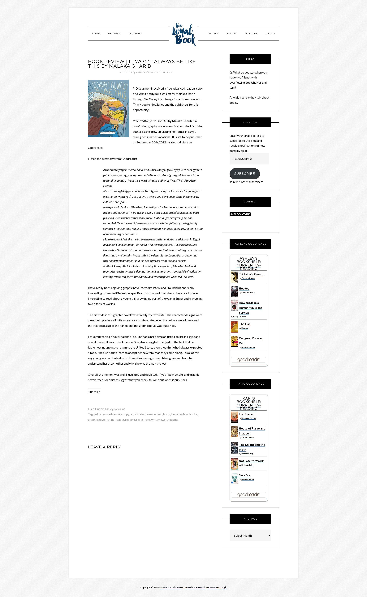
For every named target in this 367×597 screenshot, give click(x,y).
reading (130, 419)
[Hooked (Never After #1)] (234, 296)
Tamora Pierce (248, 278)
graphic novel (97, 419)
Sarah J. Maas (247, 437)
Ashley (109, 409)
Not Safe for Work (251, 461)
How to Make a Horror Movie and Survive (250, 308)
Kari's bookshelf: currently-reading (249, 403)
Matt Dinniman (248, 347)
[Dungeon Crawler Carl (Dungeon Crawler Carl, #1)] (234, 346)
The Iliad (245, 324)
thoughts (172, 419)
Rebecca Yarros (248, 418)
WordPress (213, 587)
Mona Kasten (247, 479)
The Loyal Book (183, 33)
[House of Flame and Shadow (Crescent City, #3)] (234, 436)
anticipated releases (143, 414)
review (149, 419)
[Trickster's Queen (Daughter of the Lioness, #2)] (234, 282)
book (166, 414)
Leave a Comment (160, 72)
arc (160, 414)
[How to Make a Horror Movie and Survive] (234, 310)
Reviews (119, 409)
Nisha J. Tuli (247, 465)
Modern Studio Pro (170, 587)
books (193, 414)
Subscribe (244, 174)
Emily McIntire (248, 292)
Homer (244, 328)
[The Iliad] (234, 332)
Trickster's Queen (251, 274)
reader (120, 419)
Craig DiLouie (239, 316)
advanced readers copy (114, 414)
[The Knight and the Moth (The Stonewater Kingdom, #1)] (234, 453)
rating (110, 419)
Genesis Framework (195, 587)
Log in (224, 587)
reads (140, 419)
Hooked (244, 288)
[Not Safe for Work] (234, 469)
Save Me (244, 475)
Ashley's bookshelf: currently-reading (249, 263)
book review (179, 414)
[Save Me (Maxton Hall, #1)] (234, 483)
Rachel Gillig (247, 453)
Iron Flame (246, 414)
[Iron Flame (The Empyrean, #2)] (234, 422)
